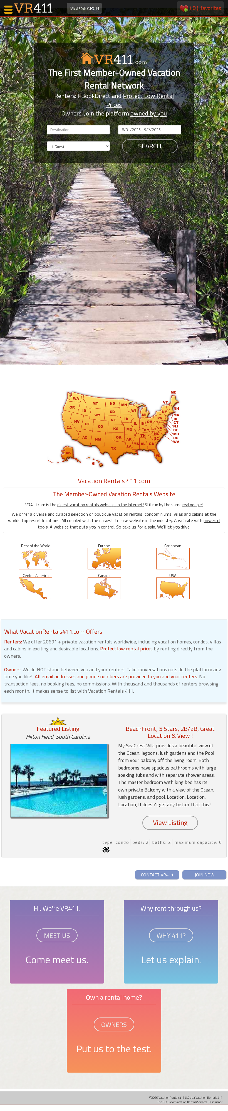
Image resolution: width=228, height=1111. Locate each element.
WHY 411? (171, 935)
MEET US (57, 935)
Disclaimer (215, 1102)
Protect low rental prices (126, 648)
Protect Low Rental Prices (140, 100)
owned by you (148, 113)
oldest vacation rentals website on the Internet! (100, 505)
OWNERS (114, 1024)
